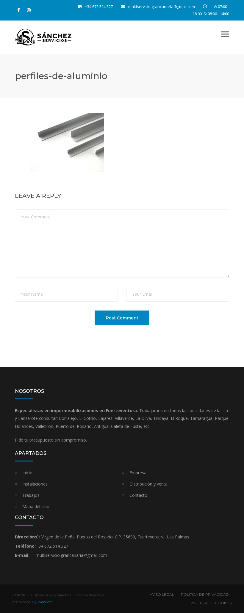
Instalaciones (35, 484)
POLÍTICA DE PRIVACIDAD (205, 594)
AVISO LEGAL (162, 594)
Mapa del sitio (35, 506)
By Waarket (42, 602)
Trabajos (31, 495)
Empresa (137, 472)
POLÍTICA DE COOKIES (211, 603)
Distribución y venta (148, 484)
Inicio (27, 472)
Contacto (138, 495)
